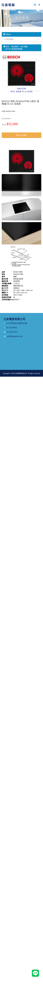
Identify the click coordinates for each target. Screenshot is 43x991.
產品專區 (10, 39)
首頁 (7, 46)
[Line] (35, 973)
